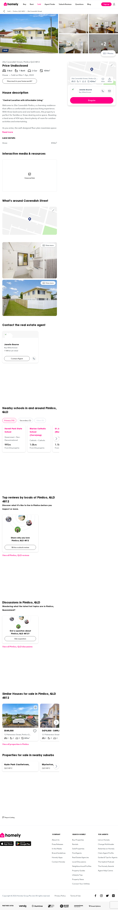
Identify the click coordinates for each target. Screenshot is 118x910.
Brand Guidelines (58, 853)
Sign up (106, 4)
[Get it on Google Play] (23, 843)
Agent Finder (50, 4)
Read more (7, 132)
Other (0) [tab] (40, 420)
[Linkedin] (113, 895)
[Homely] (15, 835)
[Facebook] (95, 895)
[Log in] (114, 4)
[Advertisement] (29, 384)
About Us (55, 840)
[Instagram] (101, 895)
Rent (32, 4)
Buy (24, 4)
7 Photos (109, 53)
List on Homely (104, 840)
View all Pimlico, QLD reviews (15, 555)
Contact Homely (58, 862)
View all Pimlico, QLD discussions (17, 646)
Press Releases (57, 844)
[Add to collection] (35, 731)
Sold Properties (78, 848)
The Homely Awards (106, 866)
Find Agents (77, 853)
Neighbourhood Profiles (81, 866)
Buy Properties (78, 840)
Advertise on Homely (106, 848)
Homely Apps (57, 857)
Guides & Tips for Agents (107, 857)
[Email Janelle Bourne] (109, 91)
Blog (89, 4)
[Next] (56, 438)
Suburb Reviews (65, 4)
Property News (78, 879)
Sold (39, 4)
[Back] (4, 11)
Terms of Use (75, 896)
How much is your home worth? (19, 81)
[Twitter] (107, 895)
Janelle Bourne (85, 90)
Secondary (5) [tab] (25, 420)
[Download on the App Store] (8, 843)
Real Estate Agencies (80, 857)
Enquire (91, 100)
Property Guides (78, 870)
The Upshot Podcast (106, 862)
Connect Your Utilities (81, 884)
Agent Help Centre (105, 870)
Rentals (75, 844)
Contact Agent (17, 358)
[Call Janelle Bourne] (34, 358)
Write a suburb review (20, 547)
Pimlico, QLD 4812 (19, 11)
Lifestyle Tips (77, 875)
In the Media (57, 848)
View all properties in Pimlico (15, 744)
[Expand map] (53, 210)
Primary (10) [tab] (9, 420)
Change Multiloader (106, 844)
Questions (79, 4)
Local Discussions (79, 862)
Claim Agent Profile (106, 853)
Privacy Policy (60, 896)
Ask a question (20, 638)
